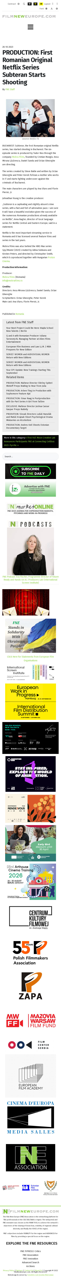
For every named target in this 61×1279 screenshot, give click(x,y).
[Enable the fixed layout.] (52, 4)
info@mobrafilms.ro (12, 280)
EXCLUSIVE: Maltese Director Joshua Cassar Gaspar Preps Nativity (27, 408)
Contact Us (29, 1270)
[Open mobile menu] (30, 27)
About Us (38, 1270)
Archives (30, 1266)
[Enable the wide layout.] (57, 4)
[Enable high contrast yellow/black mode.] (41, 4)
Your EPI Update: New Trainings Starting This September (28, 371)
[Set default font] (51, 8)
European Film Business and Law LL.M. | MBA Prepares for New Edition (28, 348)
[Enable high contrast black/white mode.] (30, 4)
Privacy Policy (8, 1270)
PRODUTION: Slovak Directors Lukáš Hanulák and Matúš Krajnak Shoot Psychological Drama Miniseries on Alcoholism (29, 417)
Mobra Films (18, 157)
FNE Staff (10, 89)
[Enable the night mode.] (24, 4)
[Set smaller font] (46, 8)
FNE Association (30, 1255)
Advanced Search (30, 1262)
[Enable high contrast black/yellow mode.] (35, 4)
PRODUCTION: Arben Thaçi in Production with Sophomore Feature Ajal (28, 392)
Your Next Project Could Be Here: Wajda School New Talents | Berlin (29, 329)
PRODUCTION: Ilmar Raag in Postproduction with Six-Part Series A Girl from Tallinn (28, 400)
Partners (19, 1270)
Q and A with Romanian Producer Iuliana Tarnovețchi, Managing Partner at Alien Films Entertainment (28, 338)
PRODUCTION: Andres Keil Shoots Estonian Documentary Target (27, 426)
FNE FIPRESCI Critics (30, 1251)
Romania (19, 314)
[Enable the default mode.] (18, 4)
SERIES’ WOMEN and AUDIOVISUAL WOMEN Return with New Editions (27, 356)
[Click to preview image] (30, 118)
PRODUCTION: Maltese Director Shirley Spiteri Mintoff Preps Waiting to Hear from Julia (29, 384)
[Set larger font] (57, 8)
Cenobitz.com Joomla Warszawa (40, 1275)
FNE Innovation (30, 1258)
